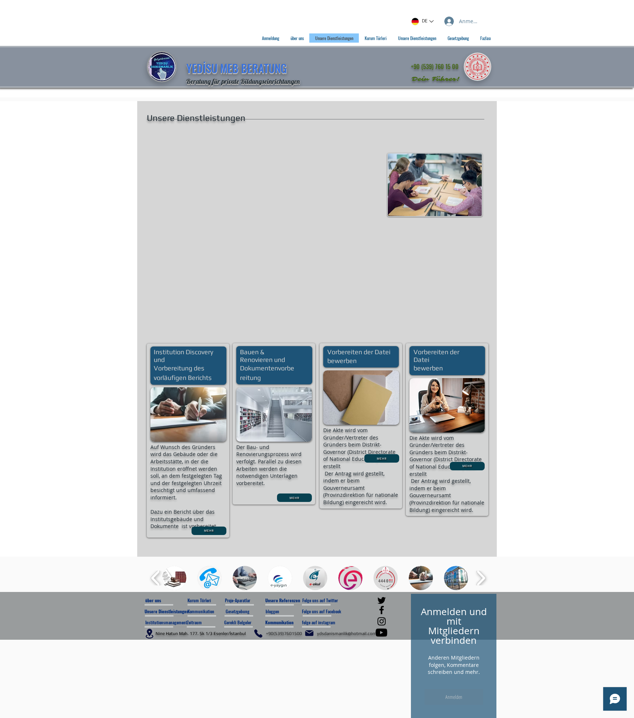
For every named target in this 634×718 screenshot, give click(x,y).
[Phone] (258, 633)
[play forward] (481, 578)
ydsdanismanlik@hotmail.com (346, 633)
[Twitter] (381, 600)
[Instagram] (381, 621)
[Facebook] (381, 609)
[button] (174, 578)
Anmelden (453, 696)
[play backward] (155, 578)
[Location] (149, 633)
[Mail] (309, 633)
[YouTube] (381, 632)
